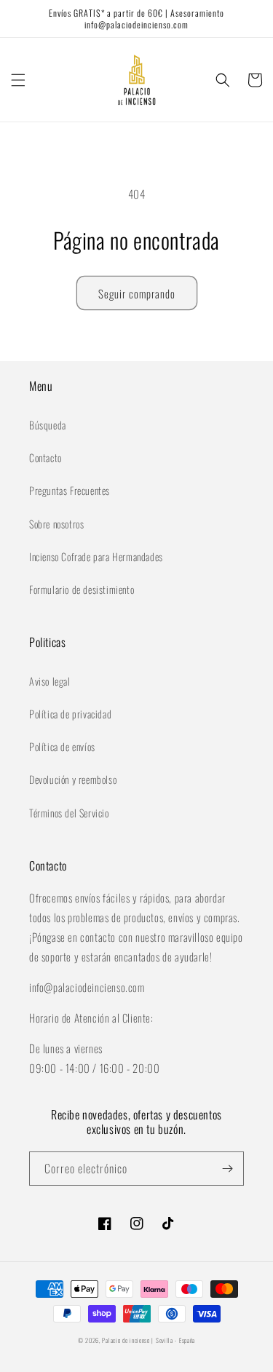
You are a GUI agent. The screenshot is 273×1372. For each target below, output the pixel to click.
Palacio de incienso (125, 1340)
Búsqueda (47, 424)
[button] (18, 80)
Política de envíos (62, 746)
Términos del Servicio (69, 812)
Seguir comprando (136, 293)
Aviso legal (50, 681)
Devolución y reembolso (72, 779)
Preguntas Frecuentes (69, 490)
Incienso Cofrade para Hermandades (96, 556)
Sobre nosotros (56, 523)
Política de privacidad (70, 713)
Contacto (45, 457)
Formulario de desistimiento (81, 589)
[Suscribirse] (227, 1168)
